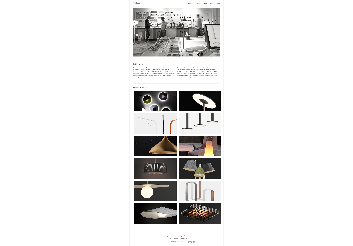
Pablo (137, 2)
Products (190, 3)
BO (176, 242)
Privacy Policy (170, 236)
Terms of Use (178, 236)
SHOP (218, 3)
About (198, 3)
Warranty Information (187, 236)
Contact (205, 3)
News (211, 3)
